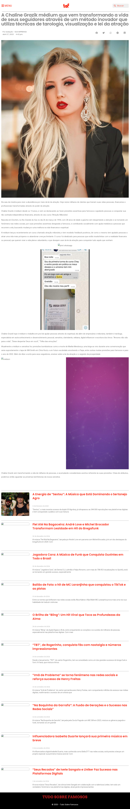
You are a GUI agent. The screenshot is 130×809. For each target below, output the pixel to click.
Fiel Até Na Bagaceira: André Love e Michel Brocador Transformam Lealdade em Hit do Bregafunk (70, 526)
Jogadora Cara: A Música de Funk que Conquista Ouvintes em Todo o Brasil (77, 557)
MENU (8, 5)
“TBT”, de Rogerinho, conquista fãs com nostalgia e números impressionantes (76, 647)
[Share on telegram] (117, 33)
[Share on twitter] (104, 33)
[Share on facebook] (97, 33)
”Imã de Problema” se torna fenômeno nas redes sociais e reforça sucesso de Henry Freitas (75, 677)
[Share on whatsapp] (110, 33)
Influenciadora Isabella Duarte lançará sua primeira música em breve (79, 738)
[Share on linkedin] (124, 33)
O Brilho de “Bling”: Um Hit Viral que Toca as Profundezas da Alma (76, 617)
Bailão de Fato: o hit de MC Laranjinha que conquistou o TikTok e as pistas (79, 587)
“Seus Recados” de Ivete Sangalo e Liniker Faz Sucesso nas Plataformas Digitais (75, 772)
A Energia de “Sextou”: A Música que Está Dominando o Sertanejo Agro (79, 496)
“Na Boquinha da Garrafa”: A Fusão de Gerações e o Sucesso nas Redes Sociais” (79, 707)
